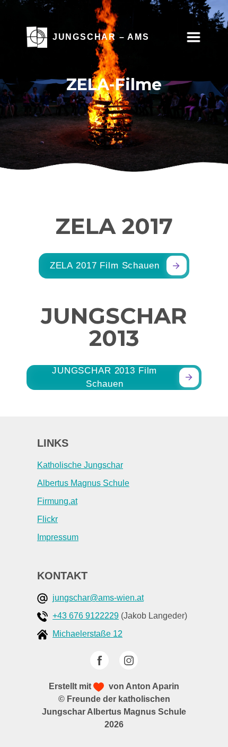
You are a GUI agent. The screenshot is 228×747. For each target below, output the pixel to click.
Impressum (57, 537)
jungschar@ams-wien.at (98, 597)
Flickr (47, 519)
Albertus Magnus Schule (83, 483)
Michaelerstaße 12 (87, 633)
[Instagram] (128, 660)
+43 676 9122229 (85, 615)
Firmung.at (57, 501)
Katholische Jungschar (80, 465)
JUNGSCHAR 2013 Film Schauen (104, 377)
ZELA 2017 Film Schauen (105, 265)
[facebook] (99, 660)
